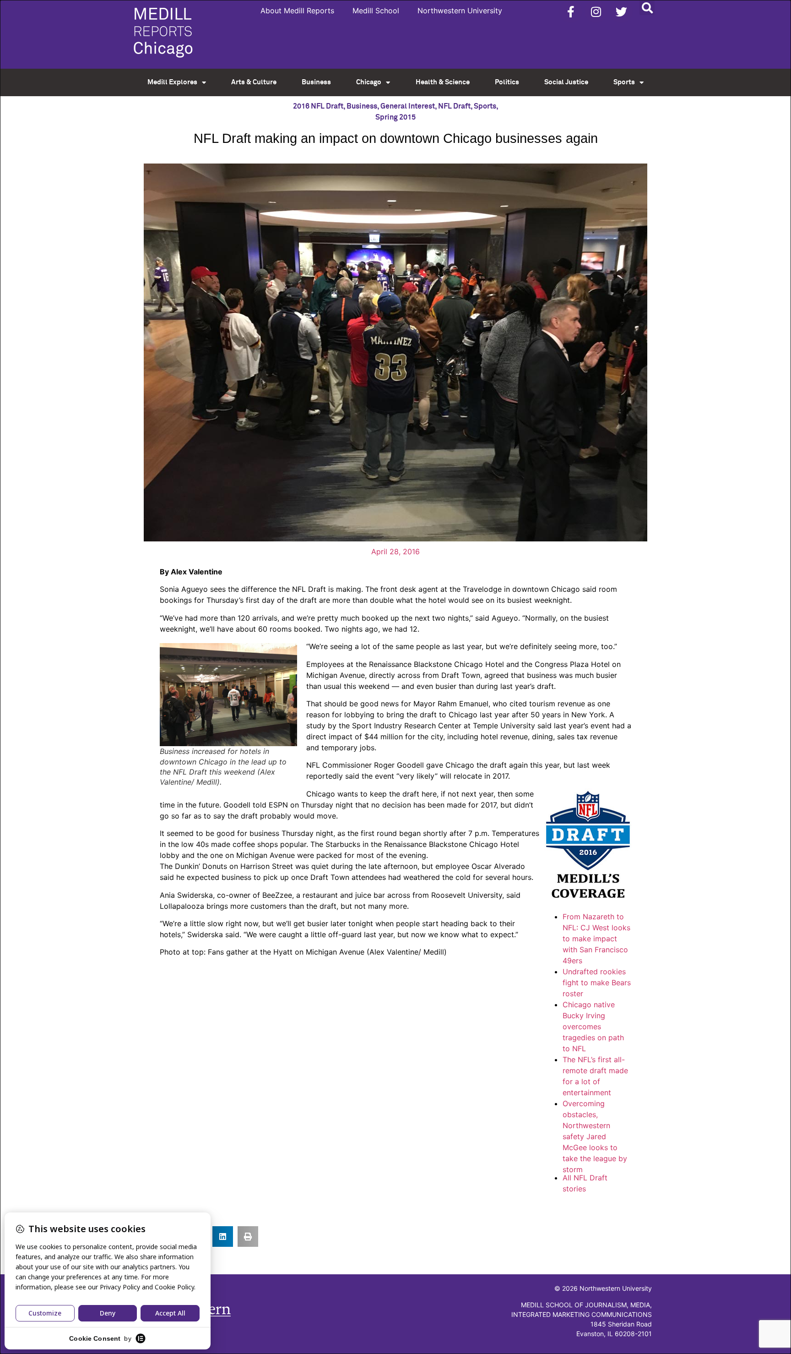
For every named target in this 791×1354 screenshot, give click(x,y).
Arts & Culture (253, 82)
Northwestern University (459, 10)
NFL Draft (454, 106)
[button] (647, 7)
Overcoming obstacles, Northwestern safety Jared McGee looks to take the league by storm (595, 1136)
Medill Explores (172, 82)
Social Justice (566, 82)
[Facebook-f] (570, 11)
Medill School (375, 10)
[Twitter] (621, 11)
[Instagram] (596, 11)
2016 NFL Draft (318, 106)
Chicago (368, 82)
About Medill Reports (297, 10)
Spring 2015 (395, 117)
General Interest (407, 106)
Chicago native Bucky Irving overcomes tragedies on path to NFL (593, 1026)
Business (316, 82)
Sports (624, 82)
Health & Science (443, 82)
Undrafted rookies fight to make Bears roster (597, 982)
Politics (507, 82)
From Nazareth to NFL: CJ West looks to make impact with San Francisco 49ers (596, 938)
